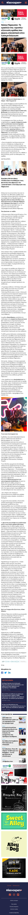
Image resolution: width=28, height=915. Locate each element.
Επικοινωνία (16, 885)
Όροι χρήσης (14, 904)
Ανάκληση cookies (14, 909)
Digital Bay (16, 912)
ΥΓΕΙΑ (2, 22)
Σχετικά (9, 885)
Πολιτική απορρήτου (14, 906)
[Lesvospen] (14, 3)
